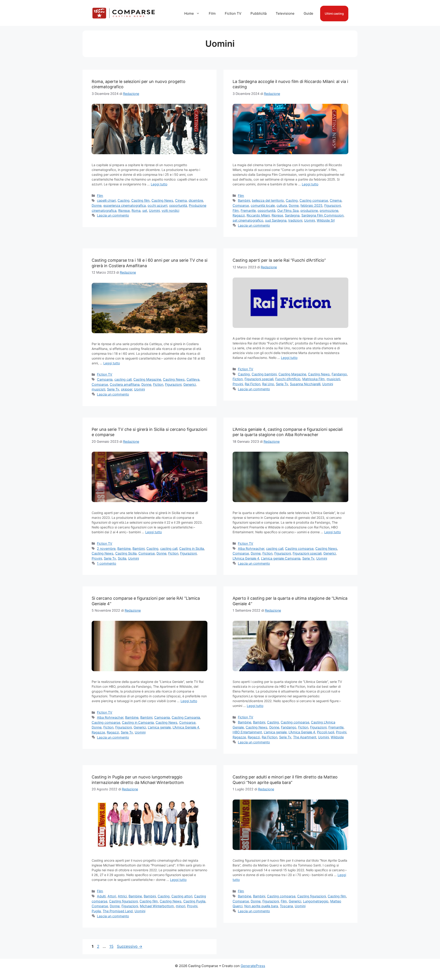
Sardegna (292, 215)
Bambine (124, 548)
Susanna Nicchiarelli (305, 384)
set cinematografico (248, 220)
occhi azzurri (157, 205)
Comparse (241, 205)
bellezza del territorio (268, 200)
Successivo (129, 946)
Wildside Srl (326, 220)
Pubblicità (258, 13)
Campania (105, 379)
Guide (308, 13)
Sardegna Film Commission (322, 215)
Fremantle (248, 210)
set (144, 210)
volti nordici (170, 210)
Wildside (337, 737)
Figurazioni (332, 205)
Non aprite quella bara (261, 906)
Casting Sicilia (126, 553)
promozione (329, 210)
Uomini (154, 210)
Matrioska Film (313, 379)
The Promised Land (118, 911)
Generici (189, 384)
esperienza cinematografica (124, 205)
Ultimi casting (334, 13)
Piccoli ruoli (325, 732)
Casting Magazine (147, 379)
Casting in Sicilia (191, 548)
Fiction (158, 384)
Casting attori (181, 896)
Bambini (244, 200)
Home (189, 13)
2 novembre (106, 548)
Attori (111, 896)
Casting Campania (186, 717)
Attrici (122, 896)
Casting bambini (264, 374)
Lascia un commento (113, 215)
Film (212, 13)
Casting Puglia (194, 901)
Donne (97, 205)
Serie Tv (113, 389)
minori (180, 906)
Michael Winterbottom (157, 906)
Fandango (339, 374)
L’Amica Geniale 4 (246, 558)
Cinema (181, 200)
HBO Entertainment (247, 732)
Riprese (124, 210)
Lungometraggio (315, 901)
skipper (126, 389)
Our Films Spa (288, 210)
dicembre (196, 200)
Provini (238, 384)
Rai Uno (268, 384)
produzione (309, 210)
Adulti (101, 896)
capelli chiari (106, 200)
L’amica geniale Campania (280, 558)
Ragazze (98, 732)
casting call (123, 379)
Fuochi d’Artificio (287, 379)
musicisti (98, 389)
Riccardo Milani (258, 215)
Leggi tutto (159, 184)
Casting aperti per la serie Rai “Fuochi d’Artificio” (279, 260)
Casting (123, 200)
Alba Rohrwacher (251, 548)
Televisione (285, 13)
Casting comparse (314, 200)
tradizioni (295, 220)
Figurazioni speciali (259, 379)
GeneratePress (253, 966)
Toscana (286, 906)
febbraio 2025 (311, 205)
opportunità (178, 205)
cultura (282, 205)
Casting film (140, 200)
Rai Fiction (252, 384)
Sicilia (122, 558)
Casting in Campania (138, 722)
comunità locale (263, 205)
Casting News (162, 200)
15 (112, 946)
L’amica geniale (159, 727)
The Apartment (304, 737)
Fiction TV (233, 13)
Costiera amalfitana (125, 384)
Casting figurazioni (123, 901)
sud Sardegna (275, 220)
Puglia (96, 911)
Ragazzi (239, 215)
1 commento (106, 563)
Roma (136, 210)
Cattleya (193, 379)
